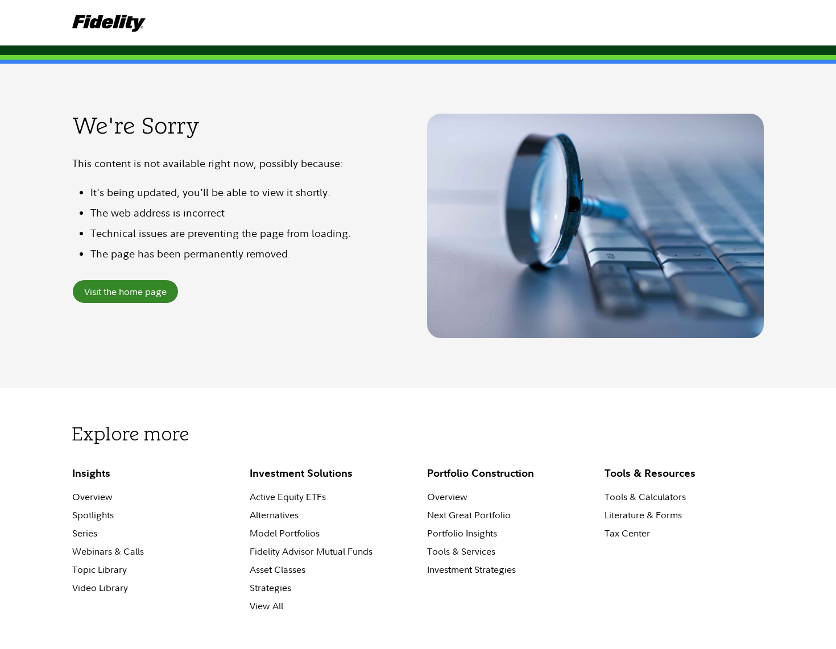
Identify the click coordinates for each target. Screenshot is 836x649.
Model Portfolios (285, 533)
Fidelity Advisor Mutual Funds (311, 551)
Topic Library (99, 569)
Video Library (100, 587)
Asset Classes (277, 569)
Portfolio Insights (462, 533)
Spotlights (93, 515)
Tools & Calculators (645, 496)
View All (266, 606)
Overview (92, 496)
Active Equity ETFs (288, 496)
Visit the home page (125, 291)
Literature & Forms (643, 515)
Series (84, 533)
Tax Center (627, 533)
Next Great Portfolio (469, 515)
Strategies (270, 587)
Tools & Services (461, 551)
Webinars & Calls (108, 551)
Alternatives (274, 515)
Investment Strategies (471, 569)
